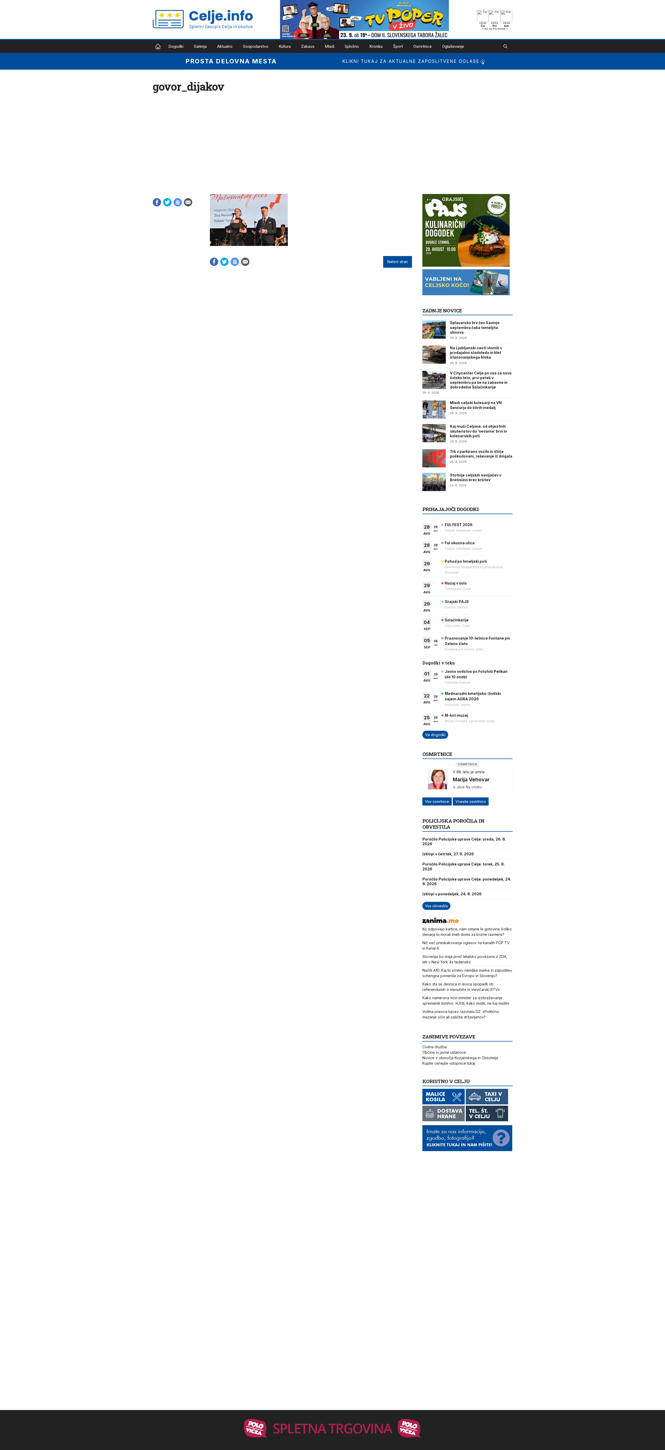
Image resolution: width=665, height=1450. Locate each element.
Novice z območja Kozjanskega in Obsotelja (460, 1058)
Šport (398, 46)
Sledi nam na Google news (178, 202)
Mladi (329, 46)
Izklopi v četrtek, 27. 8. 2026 (448, 854)
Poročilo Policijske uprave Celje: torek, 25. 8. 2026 (463, 866)
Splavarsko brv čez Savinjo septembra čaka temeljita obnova (475, 327)
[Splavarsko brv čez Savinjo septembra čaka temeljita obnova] (434, 329)
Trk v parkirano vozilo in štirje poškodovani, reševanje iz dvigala (481, 453)
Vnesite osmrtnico (470, 801)
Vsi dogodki (435, 735)
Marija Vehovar (471, 779)
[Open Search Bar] (505, 46)
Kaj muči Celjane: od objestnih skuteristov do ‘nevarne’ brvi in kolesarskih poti (478, 431)
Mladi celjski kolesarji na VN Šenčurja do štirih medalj (476, 405)
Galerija (200, 46)
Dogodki (175, 46)
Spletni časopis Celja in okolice (158, 46)
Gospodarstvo (255, 46)
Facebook (157, 202)
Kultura (285, 46)
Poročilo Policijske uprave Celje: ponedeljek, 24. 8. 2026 (466, 881)
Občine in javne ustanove (444, 1052)
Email (188, 202)
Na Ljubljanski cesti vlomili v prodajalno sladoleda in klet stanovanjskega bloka (476, 352)
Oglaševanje (453, 46)
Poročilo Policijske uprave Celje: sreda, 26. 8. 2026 (464, 841)
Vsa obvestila (436, 906)
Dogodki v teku (438, 663)
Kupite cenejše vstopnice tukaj (448, 1063)
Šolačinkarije (457, 620)
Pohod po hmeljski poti (466, 561)
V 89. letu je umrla (468, 772)
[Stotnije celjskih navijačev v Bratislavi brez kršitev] (434, 482)
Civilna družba (434, 1047)
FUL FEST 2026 (459, 524)
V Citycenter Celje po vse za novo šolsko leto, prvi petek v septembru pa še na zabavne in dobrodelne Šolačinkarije (481, 380)
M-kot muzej (456, 715)
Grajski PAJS (457, 601)
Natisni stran (397, 262)
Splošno (352, 46)
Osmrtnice (422, 46)
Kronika (376, 46)
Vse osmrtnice (437, 801)
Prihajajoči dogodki (450, 509)
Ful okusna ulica (460, 543)
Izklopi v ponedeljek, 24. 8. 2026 (452, 894)
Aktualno (224, 46)
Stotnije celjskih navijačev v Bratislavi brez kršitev (475, 477)
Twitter (167, 202)
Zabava (307, 46)
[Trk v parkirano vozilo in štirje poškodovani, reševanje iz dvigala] (434, 458)
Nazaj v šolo (456, 583)
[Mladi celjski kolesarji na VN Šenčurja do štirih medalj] (434, 409)
